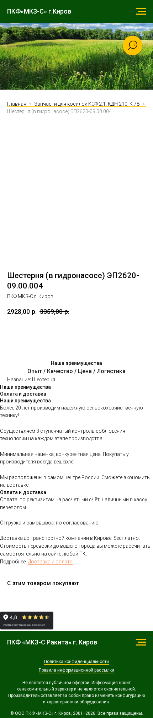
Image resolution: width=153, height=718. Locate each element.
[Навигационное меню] (141, 11)
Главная (16, 181)
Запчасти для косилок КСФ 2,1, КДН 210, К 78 (86, 181)
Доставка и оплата (50, 638)
